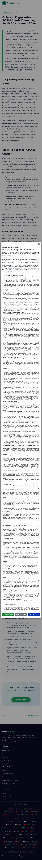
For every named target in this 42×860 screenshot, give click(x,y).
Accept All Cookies (8, 614)
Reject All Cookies (21, 614)
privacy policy (11, 271)
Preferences (33, 614)
